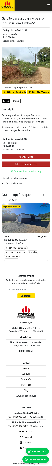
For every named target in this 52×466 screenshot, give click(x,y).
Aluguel (26, 373)
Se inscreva (27, 431)
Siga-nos (27, 442)
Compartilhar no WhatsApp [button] (27, 171)
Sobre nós (26, 379)
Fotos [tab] (6, 100)
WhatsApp (38, 416)
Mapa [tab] (16, 100)
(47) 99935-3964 (19, 416)
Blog (26, 390)
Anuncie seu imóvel (26, 395)
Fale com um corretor (26, 164)
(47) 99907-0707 (19, 426)
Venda (26, 368)
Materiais (26, 384)
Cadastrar (26, 295)
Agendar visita (26, 156)
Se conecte (27, 437)
